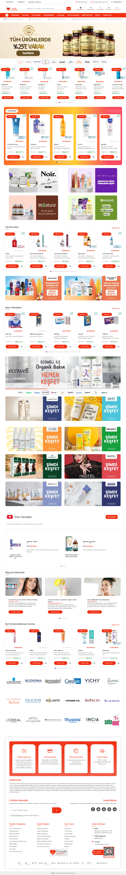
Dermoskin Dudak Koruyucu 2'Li (111, 654)
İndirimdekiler (68, 834)
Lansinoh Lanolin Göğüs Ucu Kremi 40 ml (15, 556)
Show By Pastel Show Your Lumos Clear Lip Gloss (14, 654)
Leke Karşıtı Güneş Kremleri (17, 841)
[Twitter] (98, 809)
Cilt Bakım (25, 15)
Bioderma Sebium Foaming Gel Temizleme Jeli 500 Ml (7, 88)
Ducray (80, 144)
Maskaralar (13, 846)
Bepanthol (97, 84)
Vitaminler (12, 849)
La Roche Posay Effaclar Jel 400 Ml (118, 88)
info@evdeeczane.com (100, 2)
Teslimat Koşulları (42, 828)
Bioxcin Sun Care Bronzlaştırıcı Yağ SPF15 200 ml (62, 148)
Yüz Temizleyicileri (15, 828)
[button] (55, 102)
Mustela (103, 144)
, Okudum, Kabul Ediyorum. (25, 815)
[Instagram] (109, 809)
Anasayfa (67, 828)
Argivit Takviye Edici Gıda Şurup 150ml (71, 556)
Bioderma (5, 84)
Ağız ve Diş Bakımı (73, 15)
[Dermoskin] (63, 40)
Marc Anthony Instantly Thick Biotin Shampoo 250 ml (62, 654)
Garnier (80, 650)
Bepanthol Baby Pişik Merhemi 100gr (99, 88)
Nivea (31, 650)
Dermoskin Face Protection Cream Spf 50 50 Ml (81, 88)
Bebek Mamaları (14, 834)
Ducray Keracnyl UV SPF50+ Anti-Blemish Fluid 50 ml (86, 148)
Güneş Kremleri (48, 15)
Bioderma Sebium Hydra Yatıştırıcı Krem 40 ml (25, 88)
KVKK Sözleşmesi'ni (17, 815)
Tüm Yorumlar (111, 517)
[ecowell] (63, 372)
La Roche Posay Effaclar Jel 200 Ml (16, 147)
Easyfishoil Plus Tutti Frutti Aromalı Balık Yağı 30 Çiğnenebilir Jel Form (86, 337)
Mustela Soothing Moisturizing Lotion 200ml (109, 147)
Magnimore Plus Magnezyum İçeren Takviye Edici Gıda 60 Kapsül (111, 337)
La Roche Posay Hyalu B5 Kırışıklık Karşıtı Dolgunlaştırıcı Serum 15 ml (111, 257)
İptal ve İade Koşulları (44, 836)
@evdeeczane (82, 2)
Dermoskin (78, 84)
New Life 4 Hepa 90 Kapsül (14, 336)
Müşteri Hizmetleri (70, 836)
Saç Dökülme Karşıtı (15, 851)
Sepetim (67, 839)
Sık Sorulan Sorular (43, 846)
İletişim (66, 846)
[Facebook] (93, 809)
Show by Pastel (11, 650)
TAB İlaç (56, 334)
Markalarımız (68, 844)
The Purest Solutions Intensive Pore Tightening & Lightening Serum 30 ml (39, 257)
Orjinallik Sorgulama (34, 2)
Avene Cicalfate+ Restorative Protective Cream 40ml (62, 88)
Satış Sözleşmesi (42, 834)
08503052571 (117, 2)
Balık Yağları (13, 844)
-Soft (52, 873)
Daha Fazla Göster (114, 111)
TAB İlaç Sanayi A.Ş (36, 334)
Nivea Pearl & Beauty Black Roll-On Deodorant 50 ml (38, 654)
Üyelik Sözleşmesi (42, 831)
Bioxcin (56, 144)
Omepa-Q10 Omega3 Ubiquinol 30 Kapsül (61, 337)
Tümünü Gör (107, 15)
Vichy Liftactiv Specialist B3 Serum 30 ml (14, 257)
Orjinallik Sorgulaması (44, 844)
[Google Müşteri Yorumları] (58, 855)
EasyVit (80, 334)
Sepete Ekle (8, 97)
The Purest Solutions (36, 254)
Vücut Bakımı (36, 15)
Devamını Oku (16, 612)
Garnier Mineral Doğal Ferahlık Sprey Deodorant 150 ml (86, 654)
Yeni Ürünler (68, 831)
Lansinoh (33, 144)
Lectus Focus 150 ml (36, 336)
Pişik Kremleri (13, 836)
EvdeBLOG (21, 2)
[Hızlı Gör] (23, 157)
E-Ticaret (56, 873)
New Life (8, 334)
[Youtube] (104, 809)
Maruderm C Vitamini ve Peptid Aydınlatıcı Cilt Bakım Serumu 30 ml (87, 257)
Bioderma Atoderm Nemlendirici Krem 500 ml (44, 88)
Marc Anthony (58, 650)
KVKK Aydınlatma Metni (44, 841)
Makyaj (97, 15)
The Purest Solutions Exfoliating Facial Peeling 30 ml (62, 257)
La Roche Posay (117, 84)
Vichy (7, 254)
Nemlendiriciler (14, 831)
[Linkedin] (115, 809)
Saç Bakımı (60, 15)
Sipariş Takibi (68, 841)
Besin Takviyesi (87, 15)
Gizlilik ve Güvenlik (42, 839)
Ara (69, 8)
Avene (59, 84)
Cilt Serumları (13, 839)
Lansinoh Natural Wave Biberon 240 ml (38, 147)
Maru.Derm (81, 254)
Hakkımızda (9, 2)
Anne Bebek (15, 15)
